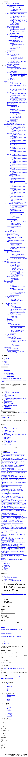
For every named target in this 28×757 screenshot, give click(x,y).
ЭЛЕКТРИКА (7, 347)
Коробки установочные (13, 350)
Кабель (5, 81)
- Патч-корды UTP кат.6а (16, 275)
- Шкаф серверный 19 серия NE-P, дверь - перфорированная (18, 19)
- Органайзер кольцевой (16, 57)
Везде (5, 391)
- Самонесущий (14, 119)
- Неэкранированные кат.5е (17, 254)
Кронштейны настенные (13, 53)
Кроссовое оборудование (10, 231)
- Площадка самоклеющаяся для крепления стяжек (18, 340)
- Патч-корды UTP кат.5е (16, 272)
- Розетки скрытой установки (18, 330)
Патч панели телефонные (13, 251)
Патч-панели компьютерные (14, 252)
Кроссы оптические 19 (13, 133)
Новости (6, 361)
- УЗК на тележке (14, 302)
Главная (6, 576)
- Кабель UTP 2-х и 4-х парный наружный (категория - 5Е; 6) (18, 98)
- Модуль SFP (13, 71)
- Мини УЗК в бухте (15, 299)
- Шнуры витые (14, 278)
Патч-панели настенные (13, 259)
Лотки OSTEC (7, 406)
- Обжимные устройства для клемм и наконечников (17, 293)
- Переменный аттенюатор (17, 206)
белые (17, 668)
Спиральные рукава (12, 335)
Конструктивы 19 (11, 233)
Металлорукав (10, 320)
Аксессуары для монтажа (10, 303)
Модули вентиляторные (13, 40)
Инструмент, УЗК (8, 281)
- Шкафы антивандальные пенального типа (17, 32)
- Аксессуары (13, 316)
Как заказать (7, 360)
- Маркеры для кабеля (15, 338)
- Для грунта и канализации (17, 110)
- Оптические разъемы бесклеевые (16, 200)
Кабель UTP (10, 92)
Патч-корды (7, 261)
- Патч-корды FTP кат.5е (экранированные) (16, 264)
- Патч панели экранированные (18, 258)
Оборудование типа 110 (13, 236)
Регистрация (10, 376)
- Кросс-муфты (14, 220)
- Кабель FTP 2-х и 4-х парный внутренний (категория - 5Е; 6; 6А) (18, 85)
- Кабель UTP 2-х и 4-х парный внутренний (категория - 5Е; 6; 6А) (18, 95)
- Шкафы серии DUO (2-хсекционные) (16, 10)
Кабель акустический (12, 123)
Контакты (6, 364)
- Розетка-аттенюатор (15, 210)
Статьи (5, 362)
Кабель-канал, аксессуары (14, 314)
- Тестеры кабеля (14, 295)
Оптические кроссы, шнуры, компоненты (15, 124)
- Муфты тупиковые (15, 224)
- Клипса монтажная (15, 307)
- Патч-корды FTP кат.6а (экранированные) (16, 270)
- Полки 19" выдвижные (16, 36)
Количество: (4, 609)
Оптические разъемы (12, 195)
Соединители (10, 334)
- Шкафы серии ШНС (15, 7)
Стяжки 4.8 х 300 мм (9, 668)
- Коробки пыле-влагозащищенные (15, 245)
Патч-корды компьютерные (14, 262)
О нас (8, 684)
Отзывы (6, 643)
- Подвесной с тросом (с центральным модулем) (16, 117)
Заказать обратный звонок (8, 415)
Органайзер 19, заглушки (13, 54)
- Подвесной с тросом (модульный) (15, 114)
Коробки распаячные (12, 348)
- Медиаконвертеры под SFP (17, 75)
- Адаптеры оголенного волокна (18, 205)
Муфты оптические (12, 219)
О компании (7, 357)
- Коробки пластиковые (16, 243)
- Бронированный (14, 106)
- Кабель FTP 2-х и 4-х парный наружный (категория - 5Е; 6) (18, 88)
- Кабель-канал (14, 317)
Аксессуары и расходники (14, 226)
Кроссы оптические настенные (15, 154)
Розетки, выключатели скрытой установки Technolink (15, 352)
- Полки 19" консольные (16, 37)
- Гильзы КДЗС (14, 227)
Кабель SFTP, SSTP (12, 121)
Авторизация (10, 374)
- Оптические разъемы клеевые (18, 202)
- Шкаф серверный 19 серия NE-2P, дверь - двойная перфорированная (18, 23)
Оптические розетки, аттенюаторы (16, 203)
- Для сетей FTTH (14, 112)
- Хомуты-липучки (15, 345)
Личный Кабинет (9, 706)
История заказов (9, 709)
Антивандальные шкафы (13, 27)
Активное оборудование (10, 65)
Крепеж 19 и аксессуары (13, 64)
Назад (5, 2)
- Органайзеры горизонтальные (18, 61)
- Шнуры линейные (15, 279)
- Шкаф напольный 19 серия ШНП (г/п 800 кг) (17, 17)
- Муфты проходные (15, 223)
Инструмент (10, 282)
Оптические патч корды (13, 175)
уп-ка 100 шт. (22, 668)
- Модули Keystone (15, 324)
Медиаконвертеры (12, 72)
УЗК (8, 297)
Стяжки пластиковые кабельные (12, 580)
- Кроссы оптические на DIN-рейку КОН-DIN (18, 131)
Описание (6, 641)
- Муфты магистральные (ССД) (18, 221)
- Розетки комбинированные (17, 326)
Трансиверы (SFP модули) (14, 67)
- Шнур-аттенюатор (15, 217)
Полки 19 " (10, 34)
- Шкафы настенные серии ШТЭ (18, 12)
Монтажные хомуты (12, 234)
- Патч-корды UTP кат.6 (16, 274)
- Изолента (13, 306)
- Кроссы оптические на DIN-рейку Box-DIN (18, 128)
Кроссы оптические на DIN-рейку (16, 126)
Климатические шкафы (13, 26)
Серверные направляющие (14, 62)
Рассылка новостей (9, 715)
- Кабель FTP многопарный (17, 91)
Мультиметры (10, 296)
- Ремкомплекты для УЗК (16, 300)
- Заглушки (13, 55)
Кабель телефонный (12, 120)
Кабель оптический (12, 105)
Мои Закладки (9, 712)
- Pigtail (12, 176)
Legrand (6, 394)
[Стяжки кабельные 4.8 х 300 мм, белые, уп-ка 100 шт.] (14, 595)
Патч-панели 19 (8, 250)
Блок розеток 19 (11, 50)
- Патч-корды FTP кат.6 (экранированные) (16, 267)
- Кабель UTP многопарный (17, 100)
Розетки (9, 323)
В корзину (3, 616)
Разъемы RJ (10, 321)
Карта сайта (8, 699)
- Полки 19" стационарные (17, 38)
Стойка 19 (9, 51)
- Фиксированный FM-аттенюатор (16, 215)
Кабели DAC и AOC (12, 79)
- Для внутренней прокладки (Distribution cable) (17, 108)
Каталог (5, 451)
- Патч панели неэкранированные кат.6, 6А (17, 256)
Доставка (6, 358)
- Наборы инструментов (16, 289)
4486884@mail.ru (5, 417)
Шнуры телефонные (12, 276)
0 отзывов (6, 599)
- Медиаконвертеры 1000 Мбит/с (18, 74)
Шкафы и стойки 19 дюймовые (12, 3)
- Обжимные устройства (16, 290)
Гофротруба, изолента (12, 305)
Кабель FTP (10, 82)
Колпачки (9, 319)
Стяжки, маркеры (11, 337)
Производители (11, 695)
